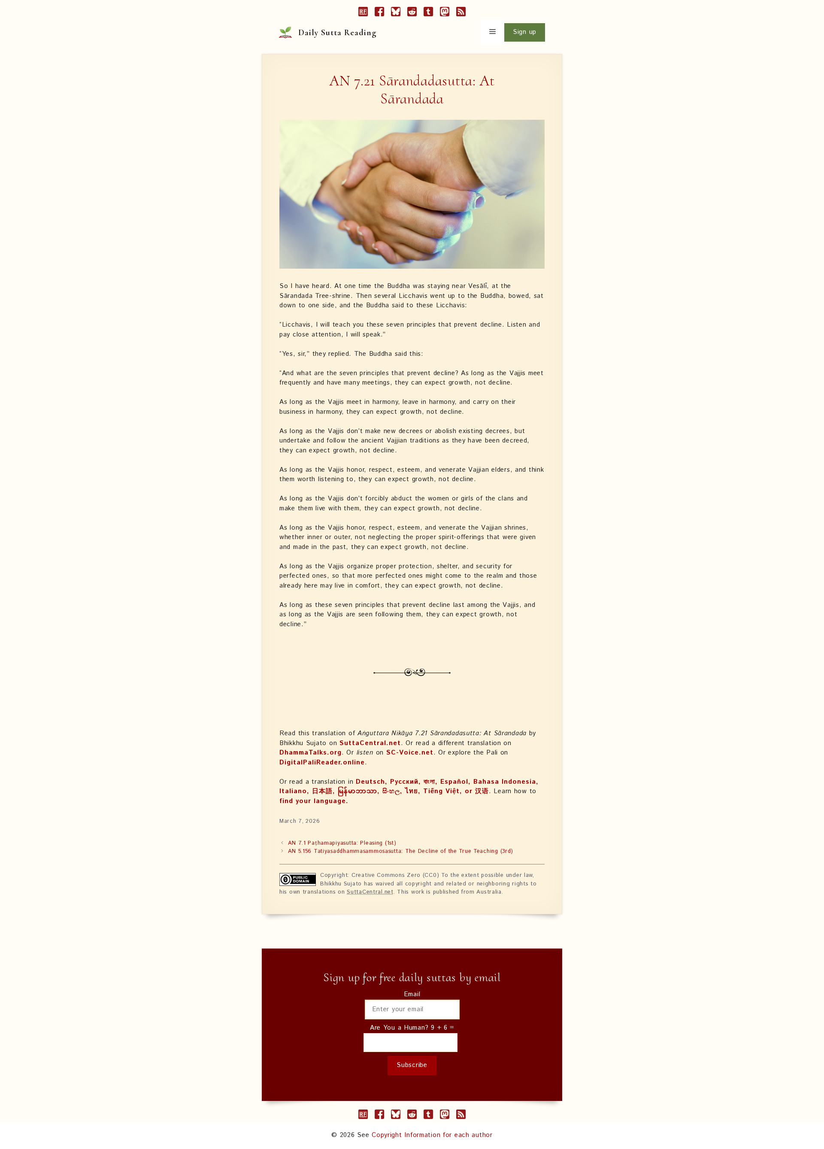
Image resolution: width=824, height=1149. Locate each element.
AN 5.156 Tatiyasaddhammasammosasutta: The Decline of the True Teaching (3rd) (400, 851)
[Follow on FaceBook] (379, 13)
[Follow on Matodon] (444, 13)
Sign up (524, 31)
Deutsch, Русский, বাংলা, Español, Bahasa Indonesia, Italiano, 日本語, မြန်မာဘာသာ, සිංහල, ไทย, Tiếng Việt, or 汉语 (409, 786)
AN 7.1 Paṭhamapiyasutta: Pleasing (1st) (342, 843)
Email (412, 994)
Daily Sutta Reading (337, 32)
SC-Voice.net (409, 752)
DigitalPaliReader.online (322, 762)
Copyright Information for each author (432, 1135)
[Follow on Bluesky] (395, 13)
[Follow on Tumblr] (428, 13)
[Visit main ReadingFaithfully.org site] (363, 13)
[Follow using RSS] (461, 13)
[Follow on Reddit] (412, 13)
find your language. (313, 801)
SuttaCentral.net (370, 743)
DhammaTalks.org (310, 752)
